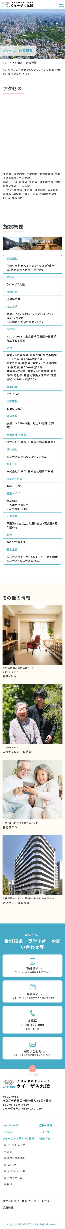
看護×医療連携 (16, 1158)
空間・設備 (45, 1125)
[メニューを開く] (61, 4)
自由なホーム (14, 1177)
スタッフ (44, 1132)
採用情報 (8, 1207)
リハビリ (11, 1164)
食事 (9, 1151)
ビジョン (8, 1132)
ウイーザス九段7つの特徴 (19, 1138)
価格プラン (46, 1138)
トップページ (10, 1125)
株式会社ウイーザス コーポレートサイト (27, 1201)
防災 (9, 1184)
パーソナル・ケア (16, 1145)
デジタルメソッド (16, 1171)
